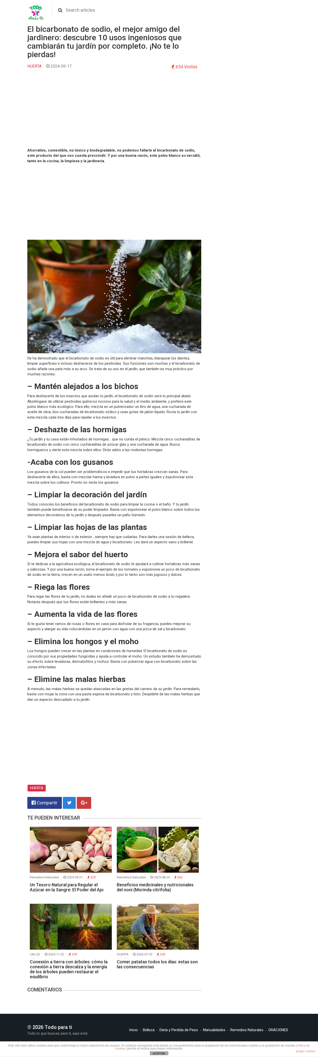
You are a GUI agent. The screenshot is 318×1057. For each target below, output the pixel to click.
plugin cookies (306, 1051)
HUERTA (34, 66)
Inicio (133, 1030)
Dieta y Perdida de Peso (178, 1030)
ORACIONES (278, 1030)
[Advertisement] (114, 110)
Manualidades (214, 1030)
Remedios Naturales (246, 1030)
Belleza (149, 1030)
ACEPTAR (159, 1053)
